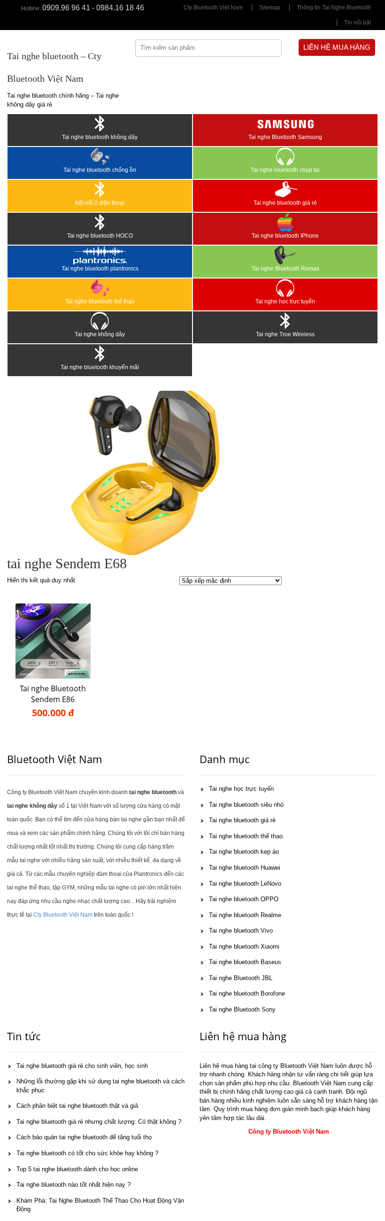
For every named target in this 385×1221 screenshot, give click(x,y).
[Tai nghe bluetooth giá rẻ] (285, 189)
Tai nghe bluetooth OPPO (243, 899)
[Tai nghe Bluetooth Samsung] (285, 123)
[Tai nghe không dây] (100, 320)
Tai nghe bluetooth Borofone (247, 993)
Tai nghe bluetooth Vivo (241, 930)
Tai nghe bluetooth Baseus (245, 962)
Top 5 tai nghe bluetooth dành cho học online (77, 1169)
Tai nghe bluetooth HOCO (100, 235)
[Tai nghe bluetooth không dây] (100, 123)
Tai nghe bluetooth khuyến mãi (100, 367)
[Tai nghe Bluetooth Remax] (285, 255)
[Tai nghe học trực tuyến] (285, 287)
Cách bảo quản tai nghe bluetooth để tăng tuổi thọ (84, 1137)
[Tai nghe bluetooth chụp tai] (285, 156)
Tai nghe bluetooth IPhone (285, 235)
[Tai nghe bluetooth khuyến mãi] (100, 353)
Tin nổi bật (357, 22)
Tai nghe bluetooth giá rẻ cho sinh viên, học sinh (82, 1065)
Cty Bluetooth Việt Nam (213, 7)
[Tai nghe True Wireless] (285, 320)
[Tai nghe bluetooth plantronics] (100, 255)
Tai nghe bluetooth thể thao (100, 301)
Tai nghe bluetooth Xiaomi (244, 946)
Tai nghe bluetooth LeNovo (245, 883)
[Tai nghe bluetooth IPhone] (285, 222)
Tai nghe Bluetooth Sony (242, 1009)
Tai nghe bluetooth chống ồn (99, 170)
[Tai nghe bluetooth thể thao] (100, 287)
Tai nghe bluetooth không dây (100, 137)
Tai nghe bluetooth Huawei (244, 867)
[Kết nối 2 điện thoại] (100, 189)
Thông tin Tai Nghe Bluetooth (334, 7)
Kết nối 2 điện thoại (99, 203)
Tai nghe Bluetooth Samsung (285, 137)
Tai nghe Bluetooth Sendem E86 (53, 693)
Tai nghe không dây (100, 334)
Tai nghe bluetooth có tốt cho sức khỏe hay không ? (87, 1153)
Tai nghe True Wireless (285, 334)
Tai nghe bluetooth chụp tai (285, 170)
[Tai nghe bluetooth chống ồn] (100, 156)
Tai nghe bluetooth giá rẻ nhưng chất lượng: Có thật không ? (98, 1121)
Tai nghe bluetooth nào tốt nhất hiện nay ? (73, 1184)
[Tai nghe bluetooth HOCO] (100, 222)
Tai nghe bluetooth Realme (245, 915)
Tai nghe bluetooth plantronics (100, 268)
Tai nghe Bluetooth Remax (285, 268)
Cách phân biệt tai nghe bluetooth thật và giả (77, 1105)
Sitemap (269, 7)
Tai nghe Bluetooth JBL (240, 977)
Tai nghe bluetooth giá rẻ (285, 203)
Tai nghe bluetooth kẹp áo (244, 851)
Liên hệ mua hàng (336, 47)
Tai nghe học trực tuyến (285, 301)
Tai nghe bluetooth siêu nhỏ (246, 804)
